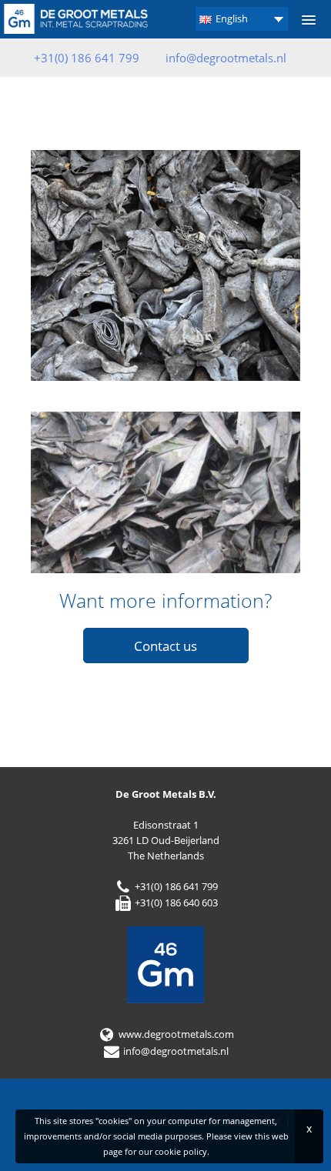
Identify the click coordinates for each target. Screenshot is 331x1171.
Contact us (165, 646)
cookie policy (181, 1151)
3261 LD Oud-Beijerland (165, 840)
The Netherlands (166, 855)
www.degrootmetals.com (175, 1034)
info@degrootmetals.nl (226, 57)
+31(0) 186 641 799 (175, 886)
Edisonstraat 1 (166, 825)
